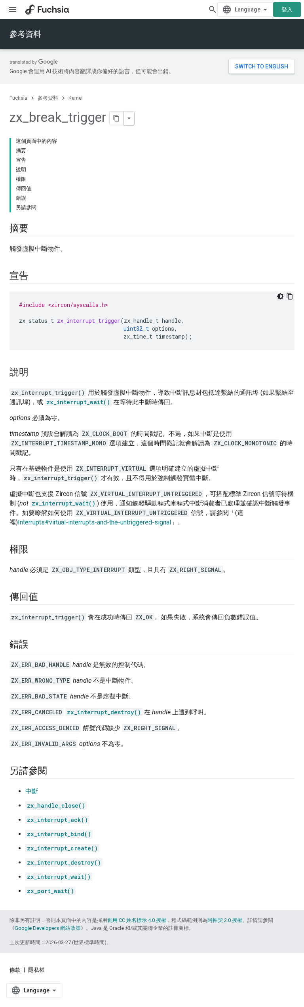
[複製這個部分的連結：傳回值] (45, 597)
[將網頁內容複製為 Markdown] (117, 118)
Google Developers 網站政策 (48, 928)
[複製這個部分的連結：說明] (36, 373)
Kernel (75, 98)
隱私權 (36, 970)
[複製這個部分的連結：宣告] (36, 276)
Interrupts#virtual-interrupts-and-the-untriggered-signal (94, 522)
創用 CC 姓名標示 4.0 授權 (136, 920)
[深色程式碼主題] (280, 296)
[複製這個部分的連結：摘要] (36, 229)
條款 (15, 970)
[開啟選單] (13, 9)
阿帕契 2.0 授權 (224, 920)
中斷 (31, 791)
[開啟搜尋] (212, 9)
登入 (287, 9)
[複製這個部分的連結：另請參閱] (55, 771)
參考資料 (25, 34)
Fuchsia (18, 98)
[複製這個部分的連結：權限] (36, 550)
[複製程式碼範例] (289, 296)
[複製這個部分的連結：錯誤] (36, 645)
